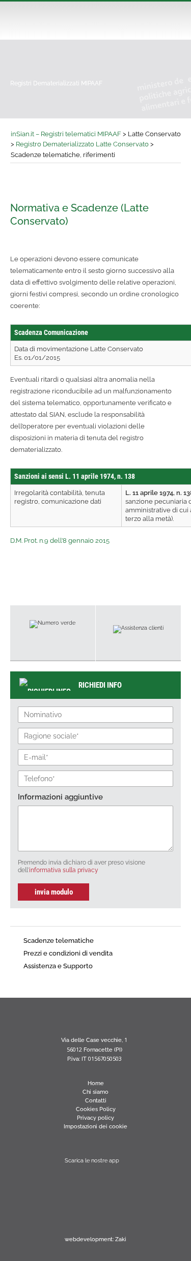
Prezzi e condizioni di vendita (68, 953)
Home (96, 1083)
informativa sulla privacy (63, 870)
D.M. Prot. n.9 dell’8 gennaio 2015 (60, 540)
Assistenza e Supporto (58, 966)
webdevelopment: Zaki (95, 1239)
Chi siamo (95, 1092)
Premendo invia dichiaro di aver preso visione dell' (81, 866)
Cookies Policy (96, 1109)
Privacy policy (95, 1118)
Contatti (95, 1100)
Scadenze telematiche (58, 940)
